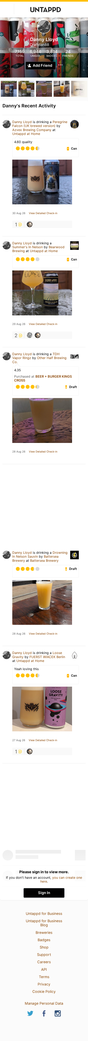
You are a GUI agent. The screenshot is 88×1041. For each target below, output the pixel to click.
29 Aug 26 (18, 324)
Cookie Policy (44, 991)
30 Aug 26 (18, 213)
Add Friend (42, 65)
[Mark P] (30, 335)
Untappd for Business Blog (44, 923)
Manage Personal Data (44, 1003)
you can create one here (61, 879)
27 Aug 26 (18, 740)
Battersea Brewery (44, 560)
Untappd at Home (26, 134)
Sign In (44, 893)
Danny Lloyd (22, 122)
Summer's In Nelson (27, 247)
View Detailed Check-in (43, 213)
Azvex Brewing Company (31, 130)
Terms (44, 977)
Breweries (44, 932)
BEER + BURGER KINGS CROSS (43, 378)
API (44, 969)
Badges (44, 940)
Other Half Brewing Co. (39, 360)
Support (44, 954)
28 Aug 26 (18, 451)
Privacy (44, 984)
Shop (44, 947)
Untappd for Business (44, 913)
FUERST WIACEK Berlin (47, 657)
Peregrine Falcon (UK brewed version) (39, 124)
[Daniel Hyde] (30, 224)
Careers (44, 962)
